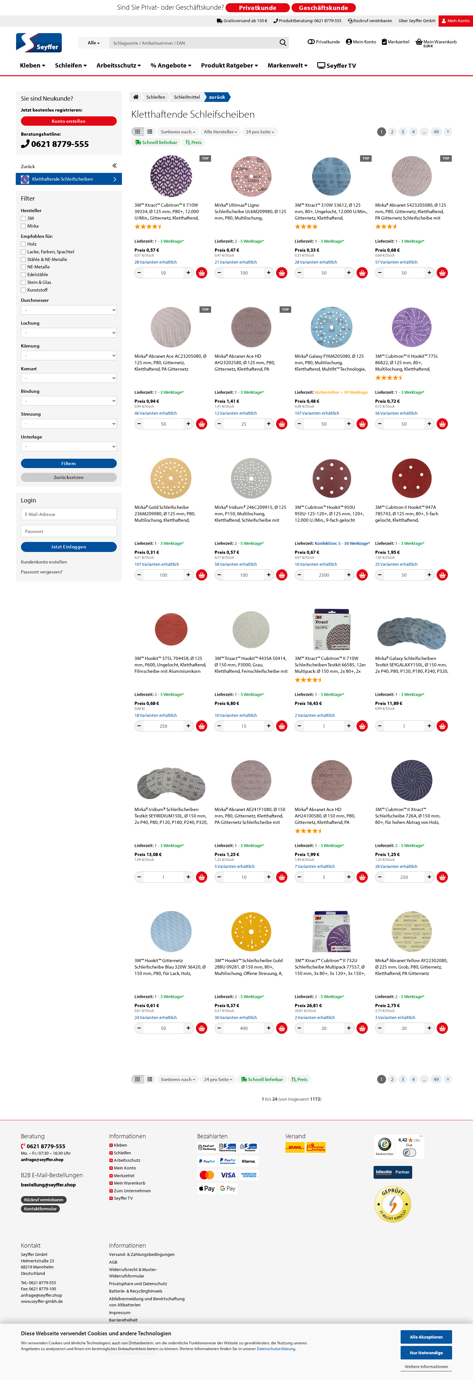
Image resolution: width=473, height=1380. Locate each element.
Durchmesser (35, 300)
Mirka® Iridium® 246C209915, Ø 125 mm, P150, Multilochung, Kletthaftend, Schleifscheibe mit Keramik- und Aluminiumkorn (250, 513)
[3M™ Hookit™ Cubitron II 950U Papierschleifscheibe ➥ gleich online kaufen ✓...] (331, 478)
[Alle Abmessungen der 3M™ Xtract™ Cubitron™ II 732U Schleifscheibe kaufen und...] (331, 931)
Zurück (28, 166)
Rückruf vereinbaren (372, 20)
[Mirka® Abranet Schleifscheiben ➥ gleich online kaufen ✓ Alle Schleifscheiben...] (251, 780)
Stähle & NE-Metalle (47, 259)
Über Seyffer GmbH (417, 20)
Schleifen (68, 65)
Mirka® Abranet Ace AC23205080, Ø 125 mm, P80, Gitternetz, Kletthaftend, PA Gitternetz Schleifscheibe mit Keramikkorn (170, 362)
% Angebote (169, 65)
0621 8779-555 (45, 1146)
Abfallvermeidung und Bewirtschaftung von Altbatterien (147, 1302)
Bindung (30, 391)
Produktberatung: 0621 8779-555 (310, 20)
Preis (195, 142)
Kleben (30, 65)
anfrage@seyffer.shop (41, 1295)
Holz (31, 244)
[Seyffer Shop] (42, 43)
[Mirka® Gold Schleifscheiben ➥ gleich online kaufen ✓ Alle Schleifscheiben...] (171, 478)
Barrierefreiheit (123, 1320)
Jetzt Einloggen (68, 547)
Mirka (33, 226)
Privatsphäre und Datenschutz (138, 1283)
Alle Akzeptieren (426, 1337)
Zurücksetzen (69, 477)
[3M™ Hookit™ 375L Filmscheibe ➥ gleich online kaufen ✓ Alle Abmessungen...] (171, 629)
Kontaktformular (40, 1209)
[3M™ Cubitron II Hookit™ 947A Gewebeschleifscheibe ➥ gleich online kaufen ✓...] (412, 478)
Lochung (30, 323)
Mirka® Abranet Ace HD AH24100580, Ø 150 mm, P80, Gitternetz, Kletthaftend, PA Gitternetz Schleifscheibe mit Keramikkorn (325, 815)
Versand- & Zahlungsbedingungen (142, 1254)
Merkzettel (398, 42)
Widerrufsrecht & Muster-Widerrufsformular (133, 1273)
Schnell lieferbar (159, 142)
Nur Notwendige (426, 1353)
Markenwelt (285, 65)
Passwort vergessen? (41, 572)
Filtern (68, 463)
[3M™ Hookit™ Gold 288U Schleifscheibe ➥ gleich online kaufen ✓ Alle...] (251, 931)
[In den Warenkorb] (201, 272)
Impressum (120, 1312)
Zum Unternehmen (132, 1191)
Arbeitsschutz (116, 65)
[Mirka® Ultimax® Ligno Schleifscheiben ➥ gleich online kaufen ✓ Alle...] (251, 176)
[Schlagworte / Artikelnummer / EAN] (283, 43)
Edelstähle (37, 274)
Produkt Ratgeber (227, 65)
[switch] (409, 1153)
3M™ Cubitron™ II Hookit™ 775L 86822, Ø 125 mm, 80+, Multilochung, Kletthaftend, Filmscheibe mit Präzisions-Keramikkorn (406, 362)
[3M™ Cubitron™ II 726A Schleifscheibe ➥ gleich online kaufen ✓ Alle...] (412, 780)
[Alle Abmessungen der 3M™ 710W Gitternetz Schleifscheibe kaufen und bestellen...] (331, 629)
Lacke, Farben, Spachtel (50, 252)
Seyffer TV (340, 65)
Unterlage (31, 437)
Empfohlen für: (37, 236)
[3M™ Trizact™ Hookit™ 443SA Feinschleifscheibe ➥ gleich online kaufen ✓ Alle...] (251, 629)
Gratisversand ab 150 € (245, 20)
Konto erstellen (69, 121)
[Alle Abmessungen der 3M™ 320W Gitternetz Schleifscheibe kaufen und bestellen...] (171, 931)
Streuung (31, 414)
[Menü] (421, 1137)
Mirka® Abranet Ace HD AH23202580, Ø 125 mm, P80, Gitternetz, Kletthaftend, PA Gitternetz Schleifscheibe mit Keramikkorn (245, 362)
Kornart (29, 369)
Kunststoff (37, 290)
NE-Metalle (38, 267)
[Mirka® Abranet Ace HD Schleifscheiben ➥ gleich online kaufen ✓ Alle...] (331, 780)
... (424, 132)
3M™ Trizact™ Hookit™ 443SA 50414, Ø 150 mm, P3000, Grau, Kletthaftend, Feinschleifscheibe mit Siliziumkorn (251, 664)
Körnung (30, 346)
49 (436, 132)
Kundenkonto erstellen (44, 562)
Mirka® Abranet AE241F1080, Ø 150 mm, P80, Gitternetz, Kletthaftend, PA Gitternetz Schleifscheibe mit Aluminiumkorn (250, 815)
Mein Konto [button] (458, 20)
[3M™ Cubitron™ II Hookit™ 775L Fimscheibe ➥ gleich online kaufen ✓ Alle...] (412, 327)
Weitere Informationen (426, 1366)
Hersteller (31, 210)
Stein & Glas (39, 282)
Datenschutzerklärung (276, 1348)
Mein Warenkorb (129, 1183)
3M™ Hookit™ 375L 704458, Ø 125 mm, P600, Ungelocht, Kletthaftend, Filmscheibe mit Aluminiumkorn (170, 664)
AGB (113, 1262)
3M (30, 218)
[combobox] (178, 131)
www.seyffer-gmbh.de (42, 1301)
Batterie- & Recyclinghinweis (135, 1291)
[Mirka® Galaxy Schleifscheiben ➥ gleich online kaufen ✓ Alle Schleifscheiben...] (331, 327)
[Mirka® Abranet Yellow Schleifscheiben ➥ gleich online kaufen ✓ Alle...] (412, 931)
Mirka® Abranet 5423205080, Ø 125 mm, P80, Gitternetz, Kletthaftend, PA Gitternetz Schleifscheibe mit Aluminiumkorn (410, 211)
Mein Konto (364, 42)
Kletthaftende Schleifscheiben (62, 179)
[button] (137, 131)
